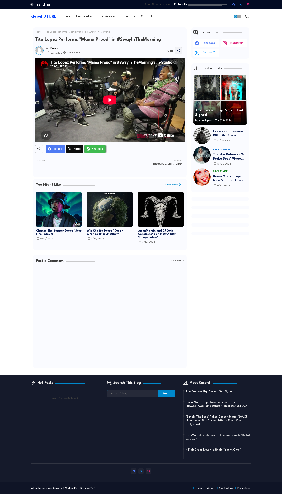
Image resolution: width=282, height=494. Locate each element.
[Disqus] (110, 316)
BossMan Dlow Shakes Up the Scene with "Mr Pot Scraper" (218, 437)
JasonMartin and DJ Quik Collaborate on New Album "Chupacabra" (157, 234)
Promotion (128, 16)
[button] (237, 16)
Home (66, 16)
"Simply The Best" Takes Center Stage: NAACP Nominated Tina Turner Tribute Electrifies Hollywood (216, 420)
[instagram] (248, 4)
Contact (146, 16)
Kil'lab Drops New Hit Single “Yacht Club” (213, 449)
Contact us (226, 488)
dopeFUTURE (44, 16)
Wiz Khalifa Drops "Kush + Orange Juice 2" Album (105, 232)
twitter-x (209, 52)
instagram (236, 43)
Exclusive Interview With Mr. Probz (228, 133)
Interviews (105, 16)
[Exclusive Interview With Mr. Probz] (202, 135)
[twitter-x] (241, 4)
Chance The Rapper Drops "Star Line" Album (59, 232)
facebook (209, 43)
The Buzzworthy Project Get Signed (209, 391)
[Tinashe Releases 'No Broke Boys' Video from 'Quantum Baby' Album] (202, 155)
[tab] (66, 16)
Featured (82, 16)
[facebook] (233, 4)
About (211, 488)
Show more (171, 184)
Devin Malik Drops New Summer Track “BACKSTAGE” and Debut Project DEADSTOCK (228, 179)
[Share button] (110, 149)
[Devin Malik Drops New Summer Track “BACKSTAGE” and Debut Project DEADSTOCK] (202, 177)
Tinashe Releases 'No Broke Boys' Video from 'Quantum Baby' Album (230, 157)
